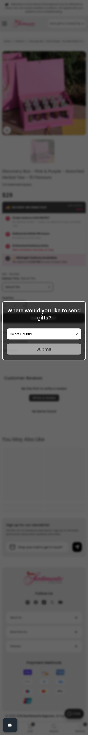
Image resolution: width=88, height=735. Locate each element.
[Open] (10, 725)
